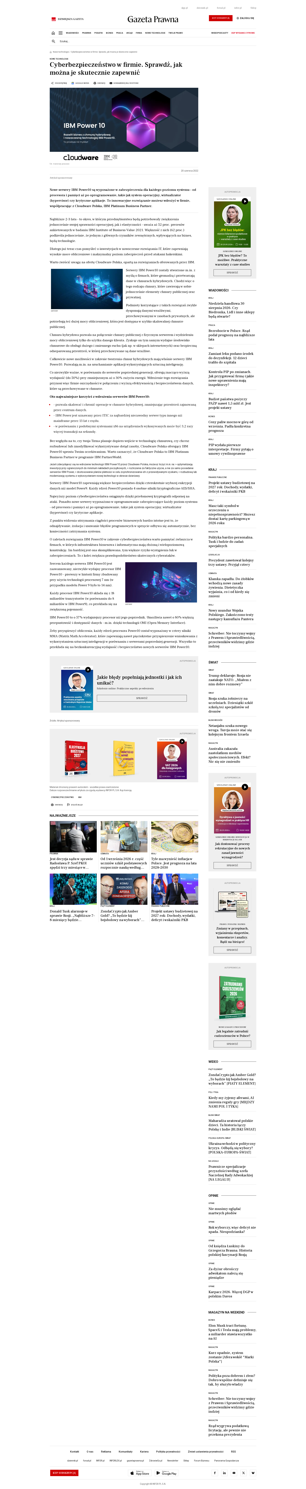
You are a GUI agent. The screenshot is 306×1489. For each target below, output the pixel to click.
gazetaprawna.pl (135, 1460)
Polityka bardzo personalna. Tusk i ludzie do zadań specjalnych (230, 541)
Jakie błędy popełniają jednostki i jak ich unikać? (139, 680)
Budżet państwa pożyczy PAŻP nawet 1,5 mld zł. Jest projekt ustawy (229, 403)
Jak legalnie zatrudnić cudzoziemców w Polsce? (232, 1033)
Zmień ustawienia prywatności (205, 1451)
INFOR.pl (100, 1460)
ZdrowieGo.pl (155, 1460)
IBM (79, 797)
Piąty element (215, 1069)
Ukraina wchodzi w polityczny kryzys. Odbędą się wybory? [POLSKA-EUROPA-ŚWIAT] (232, 1148)
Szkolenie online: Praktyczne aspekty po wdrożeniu (125, 688)
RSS (233, 1451)
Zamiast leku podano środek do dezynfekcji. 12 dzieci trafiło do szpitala (230, 358)
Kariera (144, 1451)
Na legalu (213, 1161)
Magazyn (213, 532)
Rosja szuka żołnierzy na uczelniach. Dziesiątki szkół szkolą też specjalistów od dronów (230, 705)
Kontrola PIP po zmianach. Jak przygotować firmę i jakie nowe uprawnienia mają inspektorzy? (231, 378)
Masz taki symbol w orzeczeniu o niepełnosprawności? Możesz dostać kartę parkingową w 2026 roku (231, 514)
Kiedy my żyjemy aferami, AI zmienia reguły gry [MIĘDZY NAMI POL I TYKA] (231, 1102)
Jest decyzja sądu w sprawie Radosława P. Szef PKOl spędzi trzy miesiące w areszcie (71, 863)
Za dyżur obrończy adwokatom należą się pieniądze (225, 1273)
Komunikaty (125, 1451)
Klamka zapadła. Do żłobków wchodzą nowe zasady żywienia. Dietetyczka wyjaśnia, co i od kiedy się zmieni (231, 587)
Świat (211, 670)
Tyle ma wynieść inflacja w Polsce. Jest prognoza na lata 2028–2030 (174, 863)
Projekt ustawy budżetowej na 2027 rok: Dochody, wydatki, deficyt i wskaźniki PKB (174, 915)
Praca (211, 325)
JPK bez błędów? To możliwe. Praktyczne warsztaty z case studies (232, 260)
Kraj (210, 298)
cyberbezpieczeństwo (62, 797)
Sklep (253, 8)
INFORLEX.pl (116, 1460)
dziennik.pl (202, 8)
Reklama (106, 1451)
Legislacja (214, 555)
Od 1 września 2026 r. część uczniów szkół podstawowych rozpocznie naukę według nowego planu (124, 863)
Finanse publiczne (217, 477)
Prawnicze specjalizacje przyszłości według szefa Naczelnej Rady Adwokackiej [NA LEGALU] (230, 1173)
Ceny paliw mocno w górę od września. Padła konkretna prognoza (230, 426)
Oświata (212, 573)
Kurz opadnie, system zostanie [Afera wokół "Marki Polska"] (231, 1357)
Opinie (211, 1203)
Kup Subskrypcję (220, 18)
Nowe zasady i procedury (232, 1027)
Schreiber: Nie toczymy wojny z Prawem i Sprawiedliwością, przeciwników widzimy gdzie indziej (231, 640)
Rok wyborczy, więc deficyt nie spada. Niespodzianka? (232, 1229)
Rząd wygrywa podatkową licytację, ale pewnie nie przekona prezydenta (228, 1430)
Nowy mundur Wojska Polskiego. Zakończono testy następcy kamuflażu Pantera (231, 614)
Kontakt (74, 1451)
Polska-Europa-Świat (219, 1138)
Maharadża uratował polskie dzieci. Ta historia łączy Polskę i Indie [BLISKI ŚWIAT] (232, 1125)
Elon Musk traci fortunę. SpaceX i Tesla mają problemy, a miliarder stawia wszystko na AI (232, 1332)
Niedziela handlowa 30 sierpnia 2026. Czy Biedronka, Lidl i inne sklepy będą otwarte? (231, 310)
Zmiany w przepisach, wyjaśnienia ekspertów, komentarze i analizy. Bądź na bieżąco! (232, 935)
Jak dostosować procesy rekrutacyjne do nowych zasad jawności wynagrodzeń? (232, 850)
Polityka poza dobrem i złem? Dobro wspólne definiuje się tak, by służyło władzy (231, 1380)
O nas (90, 1451)
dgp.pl (184, 8)
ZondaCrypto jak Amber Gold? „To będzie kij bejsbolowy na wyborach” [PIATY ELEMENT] (121, 915)
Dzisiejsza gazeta (71, 19)
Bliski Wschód (215, 720)
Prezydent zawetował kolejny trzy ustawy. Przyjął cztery (231, 562)
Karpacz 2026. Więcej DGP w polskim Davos (230, 1294)
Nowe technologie (61, 52)
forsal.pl (221, 8)
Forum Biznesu (201, 1460)
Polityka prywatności (168, 1451)
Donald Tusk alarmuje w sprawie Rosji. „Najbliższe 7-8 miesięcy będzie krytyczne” (72, 915)
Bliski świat (214, 1115)
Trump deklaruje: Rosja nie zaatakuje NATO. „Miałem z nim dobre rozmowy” (229, 679)
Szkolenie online (232, 251)
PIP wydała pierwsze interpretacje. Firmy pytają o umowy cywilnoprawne (230, 449)
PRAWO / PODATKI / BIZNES (232, 924)
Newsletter (172, 1460)
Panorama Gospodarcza (226, 1460)
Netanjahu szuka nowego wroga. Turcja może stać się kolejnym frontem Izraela (230, 730)
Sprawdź (141, 698)
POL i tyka (213, 1092)
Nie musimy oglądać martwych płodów (224, 1211)
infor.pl (238, 8)
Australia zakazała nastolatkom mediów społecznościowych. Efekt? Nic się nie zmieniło (229, 755)
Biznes (211, 416)
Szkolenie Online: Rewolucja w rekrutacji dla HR (232, 838)
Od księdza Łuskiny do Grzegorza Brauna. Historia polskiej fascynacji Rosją (230, 1250)
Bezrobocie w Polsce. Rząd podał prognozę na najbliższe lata (231, 335)
